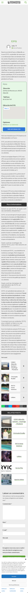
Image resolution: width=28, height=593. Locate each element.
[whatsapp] (3, 406)
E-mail (5, 530)
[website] (16, 46)
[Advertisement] (14, 21)
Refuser (14, 580)
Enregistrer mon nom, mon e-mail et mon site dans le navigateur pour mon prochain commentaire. (13, 550)
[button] (25, 559)
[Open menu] (2, 2)
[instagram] (17, 406)
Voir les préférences (14, 585)
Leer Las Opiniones (12, 124)
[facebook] (7, 406)
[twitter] (10, 406)
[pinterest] (14, 406)
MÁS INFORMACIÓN (14, 129)
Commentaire (7, 504)
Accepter (14, 576)
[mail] (21, 406)
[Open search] (25, 2)
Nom (4, 522)
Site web (5, 538)
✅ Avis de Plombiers (17, 48)
